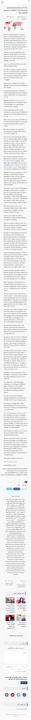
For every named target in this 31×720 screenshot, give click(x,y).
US (8, 481)
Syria (15, 481)
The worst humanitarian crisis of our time (15, 413)
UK (11, 481)
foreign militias (9, 160)
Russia (19, 481)
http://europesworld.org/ (10, 461)
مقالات (23, 602)
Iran (22, 481)
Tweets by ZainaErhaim (21, 709)
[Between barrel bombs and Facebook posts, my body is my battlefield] (10, 600)
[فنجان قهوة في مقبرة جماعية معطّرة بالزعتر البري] (21, 600)
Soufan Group (19, 100)
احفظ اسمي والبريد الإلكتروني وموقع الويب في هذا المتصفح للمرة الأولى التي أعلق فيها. (16, 678)
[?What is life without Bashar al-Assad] (21, 618)
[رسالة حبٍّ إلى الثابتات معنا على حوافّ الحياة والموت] (10, 618)
